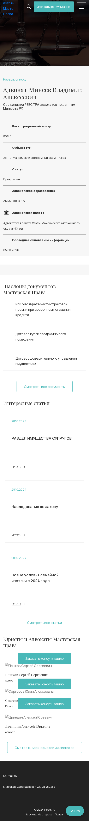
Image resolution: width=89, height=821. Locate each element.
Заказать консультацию (54, 7)
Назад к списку (14, 79)
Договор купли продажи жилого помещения (41, 337)
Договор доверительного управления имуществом (46, 361)
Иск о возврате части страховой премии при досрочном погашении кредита (43, 309)
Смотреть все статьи (44, 622)
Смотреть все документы (44, 386)
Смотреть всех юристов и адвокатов (45, 747)
